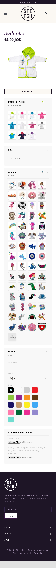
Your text (12, 362)
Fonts (10, 373)
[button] (28, 528)
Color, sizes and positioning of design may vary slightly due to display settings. (26, 450)
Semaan (45, 550)
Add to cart (28, 91)
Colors (11, 385)
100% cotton (14, 438)
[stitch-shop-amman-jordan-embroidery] (10, 479)
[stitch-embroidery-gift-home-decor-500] (28, 7)
